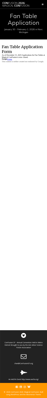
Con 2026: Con (15, 4)
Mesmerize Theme (33, 394)
